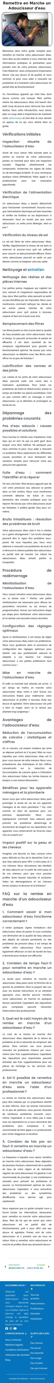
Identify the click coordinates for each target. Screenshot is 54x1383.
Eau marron (36, 1343)
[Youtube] (15, 1328)
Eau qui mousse (38, 1368)
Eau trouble (36, 1363)
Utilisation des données (17, 1355)
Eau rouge (35, 1358)
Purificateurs (37, 1308)
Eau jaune (35, 1348)
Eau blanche (36, 1353)
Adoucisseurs (37, 1303)
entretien (36, 269)
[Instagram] (10, 1328)
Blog (7, 1360)
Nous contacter (13, 1340)
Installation (36, 1318)
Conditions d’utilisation (17, 1349)
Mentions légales (14, 1345)
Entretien (35, 1313)
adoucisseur (15, 118)
